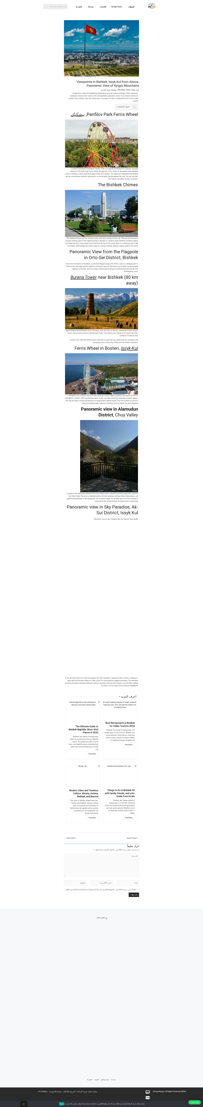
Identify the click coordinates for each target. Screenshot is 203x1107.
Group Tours (116, 7)
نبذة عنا (91, 7)
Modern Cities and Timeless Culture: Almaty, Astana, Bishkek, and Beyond (83, 793)
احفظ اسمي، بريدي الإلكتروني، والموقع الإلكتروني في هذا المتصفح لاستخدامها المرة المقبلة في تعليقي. (100, 890)
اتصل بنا (79, 7)
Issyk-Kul (129, 348)
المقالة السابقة (132, 838)
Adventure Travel (124, 90)
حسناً (61, 1104)
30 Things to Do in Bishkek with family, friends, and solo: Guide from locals (120, 793)
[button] (194, 1102)
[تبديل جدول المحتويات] (133, 107)
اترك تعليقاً (135, 90)
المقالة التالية (69, 838)
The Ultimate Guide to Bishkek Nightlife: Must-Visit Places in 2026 (83, 729)
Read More (129, 745)
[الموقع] (75, 883)
